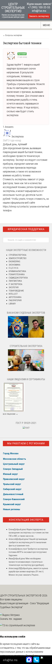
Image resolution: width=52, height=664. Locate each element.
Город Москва (10, 453)
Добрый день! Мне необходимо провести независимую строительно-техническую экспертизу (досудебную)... (27, 561)
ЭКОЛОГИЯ (13, 287)
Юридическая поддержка (26, 229)
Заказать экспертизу (39, 16)
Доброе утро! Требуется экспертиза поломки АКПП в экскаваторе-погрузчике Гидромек (28, 552)
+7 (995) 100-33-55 (39, 7)
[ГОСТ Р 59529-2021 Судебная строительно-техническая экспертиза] (26, 428)
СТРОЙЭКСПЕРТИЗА (17, 255)
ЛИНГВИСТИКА (15, 281)
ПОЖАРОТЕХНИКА (17, 274)
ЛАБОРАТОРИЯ (15, 300)
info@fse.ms (39, 11)
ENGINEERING (14, 261)
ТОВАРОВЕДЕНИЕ (16, 290)
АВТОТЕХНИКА (15, 297)
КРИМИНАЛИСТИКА (17, 271)
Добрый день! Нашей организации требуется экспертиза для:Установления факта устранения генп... (28, 542)
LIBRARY (12, 303)
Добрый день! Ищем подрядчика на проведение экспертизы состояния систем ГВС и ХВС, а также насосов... (28, 532)
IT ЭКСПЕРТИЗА (15, 284)
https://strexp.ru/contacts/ (16, 206)
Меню (46, 25)
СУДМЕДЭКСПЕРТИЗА (18, 277)
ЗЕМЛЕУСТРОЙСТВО (17, 258)
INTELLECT (13, 294)
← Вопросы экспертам (12, 35)
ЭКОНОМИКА (14, 264)
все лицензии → (10, 414)
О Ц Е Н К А (13, 268)
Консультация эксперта (26, 519)
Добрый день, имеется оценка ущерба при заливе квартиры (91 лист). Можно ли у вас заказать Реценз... (28, 571)
